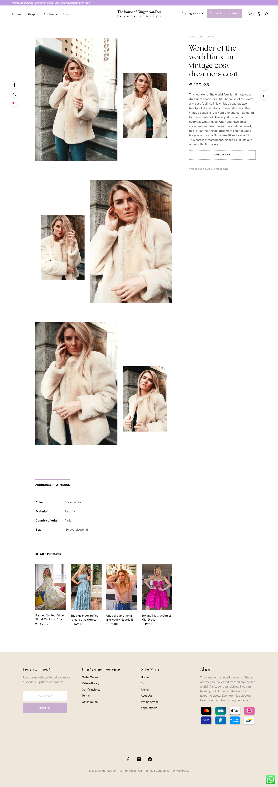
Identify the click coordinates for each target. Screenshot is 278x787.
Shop (31, 14)
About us (146, 695)
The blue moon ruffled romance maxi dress (84, 617)
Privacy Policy (181, 770)
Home (16, 14)
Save (15, 104)
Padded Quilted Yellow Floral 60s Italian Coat (49, 617)
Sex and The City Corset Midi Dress (156, 617)
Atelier (48, 14)
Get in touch (90, 701)
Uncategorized (207, 37)
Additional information (52, 485)
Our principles (91, 689)
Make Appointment (224, 13)
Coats (206, 169)
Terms (86, 695)
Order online (90, 677)
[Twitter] (14, 94)
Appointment (149, 707)
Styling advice (193, 13)
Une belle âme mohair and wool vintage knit (120, 617)
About (67, 14)
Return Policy (90, 683)
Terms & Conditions (157, 770)
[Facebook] (14, 84)
